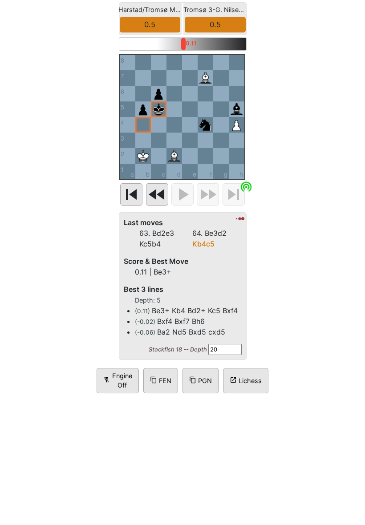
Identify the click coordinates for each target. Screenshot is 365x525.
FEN (160, 401)
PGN (200, 401)
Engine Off (117, 402)
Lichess (246, 401)
